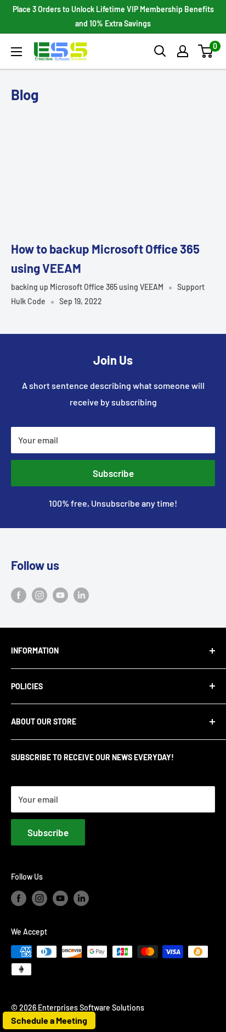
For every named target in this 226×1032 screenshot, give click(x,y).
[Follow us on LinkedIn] (81, 594)
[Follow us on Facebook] (18, 594)
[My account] (182, 51)
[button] (205, 51)
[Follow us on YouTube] (60, 594)
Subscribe (113, 473)
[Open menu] (16, 51)
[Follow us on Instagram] (39, 594)
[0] (206, 51)
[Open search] (160, 51)
